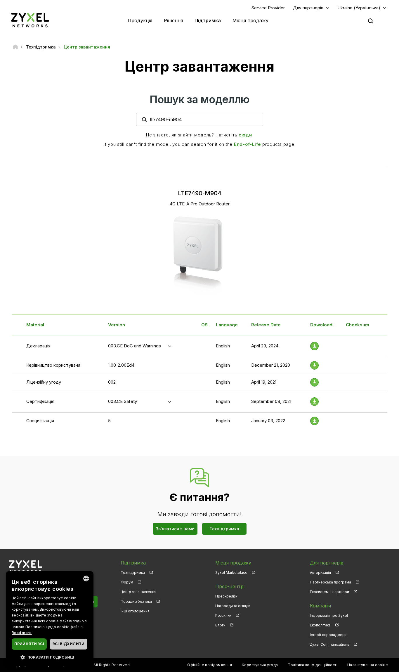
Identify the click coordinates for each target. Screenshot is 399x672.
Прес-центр (229, 586)
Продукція (140, 20)
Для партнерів (308, 8)
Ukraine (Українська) (358, 8)
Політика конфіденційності (312, 665)
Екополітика (320, 625)
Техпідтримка (224, 528)
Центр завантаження (138, 592)
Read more (22, 633)
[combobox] (86, 578)
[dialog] (49, 618)
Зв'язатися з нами (175, 528)
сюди (245, 135)
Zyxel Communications (329, 644)
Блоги (220, 625)
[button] (50, 657)
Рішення (173, 20)
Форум (127, 582)
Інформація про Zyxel (329, 615)
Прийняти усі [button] (29, 644)
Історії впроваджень (328, 635)
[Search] (370, 21)
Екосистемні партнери (329, 592)
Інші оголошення (135, 611)
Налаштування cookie (367, 665)
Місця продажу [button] (250, 20)
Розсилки (223, 615)
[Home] (15, 46)
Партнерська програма (330, 582)
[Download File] (314, 346)
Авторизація (320, 572)
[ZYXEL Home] (30, 20)
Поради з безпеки (136, 601)
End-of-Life (247, 144)
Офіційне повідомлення (209, 665)
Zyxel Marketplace (231, 572)
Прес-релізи (226, 596)
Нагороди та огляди (232, 606)
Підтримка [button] (208, 20)
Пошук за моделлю (200, 99)
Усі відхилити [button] (69, 644)
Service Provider (268, 8)
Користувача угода (260, 665)
